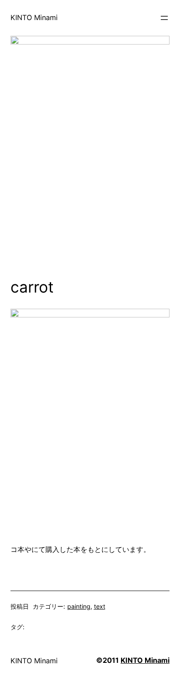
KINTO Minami (34, 17)
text (99, 606)
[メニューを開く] (164, 18)
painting (78, 606)
